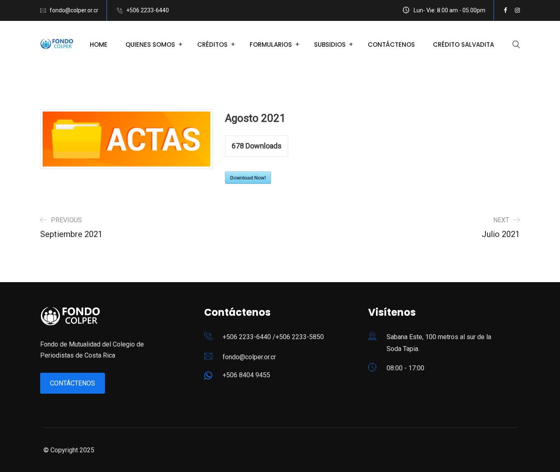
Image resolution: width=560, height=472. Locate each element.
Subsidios (330, 44)
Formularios (271, 44)
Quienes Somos (150, 44)
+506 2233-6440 (147, 10)
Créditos (212, 44)
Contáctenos (391, 44)
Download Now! (248, 177)
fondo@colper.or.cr (74, 10)
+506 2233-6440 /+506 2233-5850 (273, 337)
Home (98, 44)
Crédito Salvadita (463, 44)
